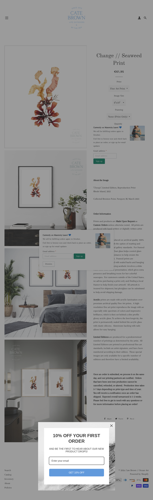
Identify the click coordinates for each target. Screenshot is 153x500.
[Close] (111, 425)
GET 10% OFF (76, 472)
